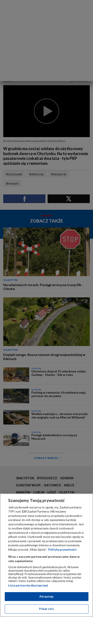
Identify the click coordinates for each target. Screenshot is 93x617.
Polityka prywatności (62, 549)
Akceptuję (46, 596)
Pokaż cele (46, 609)
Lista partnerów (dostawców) (28, 585)
